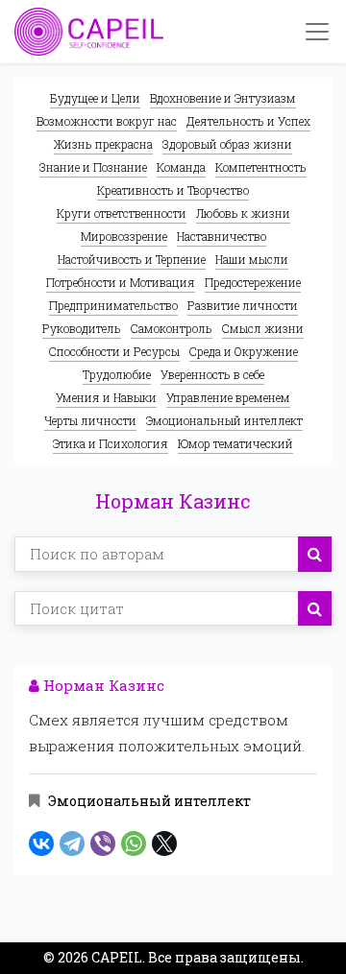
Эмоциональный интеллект (224, 420)
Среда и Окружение (243, 351)
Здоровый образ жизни (227, 144)
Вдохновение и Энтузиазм (223, 98)
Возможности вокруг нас (107, 121)
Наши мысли (251, 259)
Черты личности (90, 420)
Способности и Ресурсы (114, 351)
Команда (181, 167)
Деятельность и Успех (248, 121)
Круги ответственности (121, 213)
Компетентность (261, 167)
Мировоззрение (124, 236)
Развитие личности (242, 305)
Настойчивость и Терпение (132, 259)
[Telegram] (72, 843)
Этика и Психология (110, 443)
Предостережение (253, 282)
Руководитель (81, 328)
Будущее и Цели (95, 98)
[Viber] (102, 843)
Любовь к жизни (243, 213)
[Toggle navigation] (317, 32)
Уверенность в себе (212, 374)
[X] (164, 843)
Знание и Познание (93, 167)
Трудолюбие (117, 374)
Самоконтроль (171, 328)
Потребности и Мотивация (120, 282)
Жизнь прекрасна (103, 144)
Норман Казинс (101, 685)
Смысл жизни (263, 328)
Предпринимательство (113, 305)
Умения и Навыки (106, 397)
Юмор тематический (235, 443)
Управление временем (228, 397)
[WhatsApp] (133, 843)
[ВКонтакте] (41, 843)
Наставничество (221, 236)
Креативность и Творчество (173, 190)
